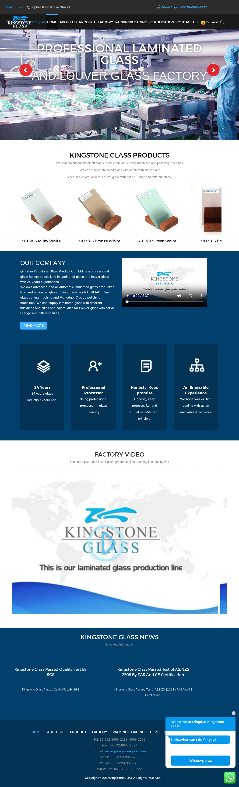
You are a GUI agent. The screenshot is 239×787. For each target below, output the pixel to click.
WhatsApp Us (200, 761)
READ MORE (33, 325)
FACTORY (105, 22)
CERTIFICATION (161, 22)
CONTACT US (187, 22)
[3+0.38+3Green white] (157, 209)
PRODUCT (87, 22)
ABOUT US (68, 22)
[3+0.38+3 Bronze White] (99, 209)
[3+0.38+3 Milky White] (41, 209)
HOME (52, 22)
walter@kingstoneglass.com (125, 751)
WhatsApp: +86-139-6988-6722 (184, 7)
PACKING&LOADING (131, 22)
